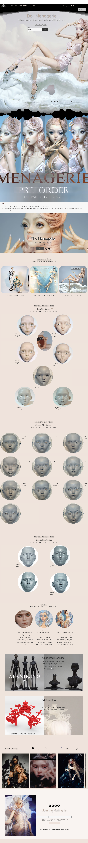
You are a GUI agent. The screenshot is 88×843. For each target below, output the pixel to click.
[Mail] (71, 5)
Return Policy (57, 101)
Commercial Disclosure (66, 101)
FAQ (52, 101)
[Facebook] (42, 25)
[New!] (51, 309)
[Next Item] (82, 771)
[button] (73, 5)
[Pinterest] (45, 25)
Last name (50, 814)
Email (29, 27)
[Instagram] (39, 25)
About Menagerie (47, 101)
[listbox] (82, 9)
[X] (36, 25)
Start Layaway (3, 2)
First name (38, 814)
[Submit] (61, 748)
